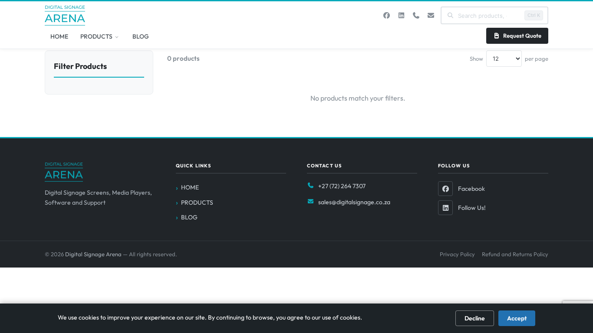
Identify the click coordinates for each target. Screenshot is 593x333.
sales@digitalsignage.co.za (354, 202)
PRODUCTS (96, 36)
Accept (517, 318)
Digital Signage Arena (94, 254)
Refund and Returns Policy (515, 254)
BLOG (140, 36)
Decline (475, 318)
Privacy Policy (457, 254)
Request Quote (522, 35)
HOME (59, 36)
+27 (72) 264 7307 (342, 186)
